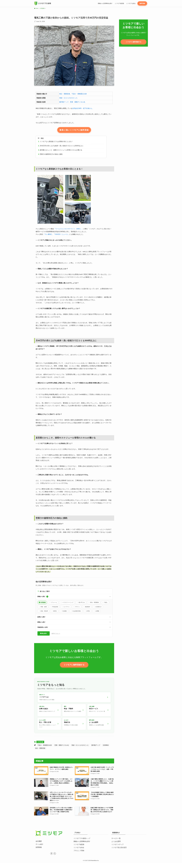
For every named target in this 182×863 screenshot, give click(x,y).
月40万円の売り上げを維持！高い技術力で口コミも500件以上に (61, 146)
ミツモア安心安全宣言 (119, 847)
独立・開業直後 (64, 94)
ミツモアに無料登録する (74, 665)
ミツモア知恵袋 (79, 844)
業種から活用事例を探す (82, 841)
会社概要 (39, 841)
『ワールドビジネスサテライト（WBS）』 (68, 229)
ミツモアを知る (79, 847)
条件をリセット (56, 633)
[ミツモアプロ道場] (42, 3)
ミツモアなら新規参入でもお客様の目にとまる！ (56, 141)
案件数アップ (63, 102)
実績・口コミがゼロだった (68, 98)
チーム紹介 (39, 844)
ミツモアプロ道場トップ (82, 838)
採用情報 (39, 847)
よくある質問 (116, 841)
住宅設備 (40, 742)
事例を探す (43, 633)
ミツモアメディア (117, 844)
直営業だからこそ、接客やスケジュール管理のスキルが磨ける (61, 150)
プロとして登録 (79, 850)
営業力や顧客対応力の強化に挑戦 (51, 154)
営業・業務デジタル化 (77, 102)
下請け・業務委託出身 (79, 94)
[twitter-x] (54, 853)
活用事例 (106, 745)
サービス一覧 (116, 838)
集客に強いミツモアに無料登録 (74, 130)
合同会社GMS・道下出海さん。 (83, 108)
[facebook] (51, 853)
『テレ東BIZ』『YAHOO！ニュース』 (56, 234)
